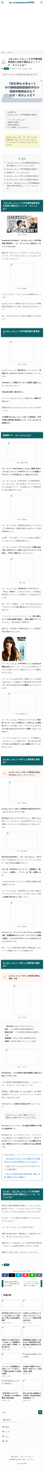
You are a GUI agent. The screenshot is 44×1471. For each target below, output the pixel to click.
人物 (6, 1441)
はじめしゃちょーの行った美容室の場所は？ (23, 179)
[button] (5, 1275)
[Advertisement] (22, 28)
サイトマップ (31, 1459)
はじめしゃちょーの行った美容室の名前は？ (23, 176)
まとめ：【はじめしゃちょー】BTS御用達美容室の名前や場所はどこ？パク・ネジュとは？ (23, 185)
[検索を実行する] (40, 1412)
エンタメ (8, 1431)
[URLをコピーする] (39, 1275)
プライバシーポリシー (26, 1457)
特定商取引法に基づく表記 (17, 1459)
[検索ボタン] (2, 2)
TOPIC (6, 68)
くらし (7, 1436)
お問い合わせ (15, 1457)
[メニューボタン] (41, 2)
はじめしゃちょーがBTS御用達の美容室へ (22, 169)
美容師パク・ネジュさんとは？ (18, 172)
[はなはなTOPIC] (22, 2)
